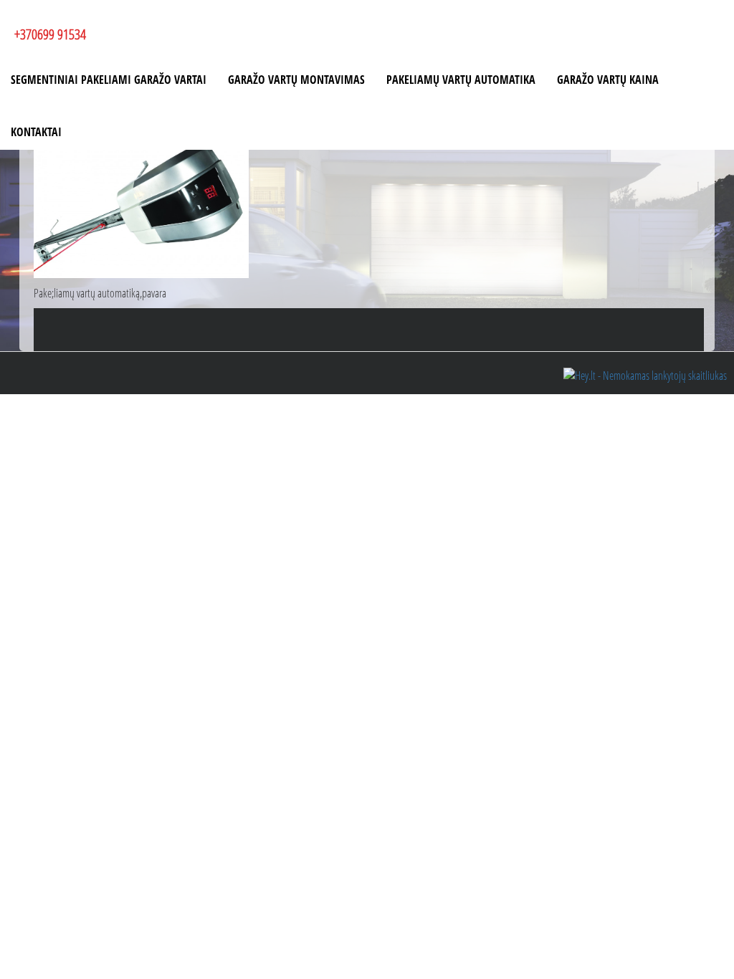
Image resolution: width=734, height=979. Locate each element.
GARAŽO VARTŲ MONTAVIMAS (296, 79)
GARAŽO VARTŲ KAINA (608, 79)
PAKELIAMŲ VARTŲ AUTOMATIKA (460, 79)
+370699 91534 (50, 34)
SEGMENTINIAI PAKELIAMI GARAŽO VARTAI (108, 79)
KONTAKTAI (36, 132)
